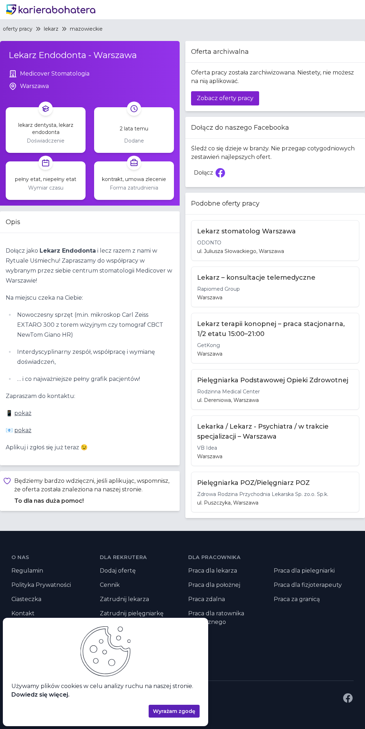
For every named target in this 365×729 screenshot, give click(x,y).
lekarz (51, 29)
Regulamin (27, 570)
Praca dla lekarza (212, 570)
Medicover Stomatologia (54, 73)
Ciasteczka (26, 599)
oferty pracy (17, 29)
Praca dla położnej (214, 584)
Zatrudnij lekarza (124, 599)
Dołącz (211, 174)
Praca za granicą (297, 599)
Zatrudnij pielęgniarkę (132, 613)
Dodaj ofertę (118, 570)
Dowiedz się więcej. (40, 694)
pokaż (22, 413)
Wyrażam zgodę (174, 711)
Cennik (110, 584)
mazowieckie (86, 29)
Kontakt (23, 613)
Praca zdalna (206, 599)
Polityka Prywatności (41, 584)
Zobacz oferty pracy (225, 98)
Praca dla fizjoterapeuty (308, 584)
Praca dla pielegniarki (304, 570)
